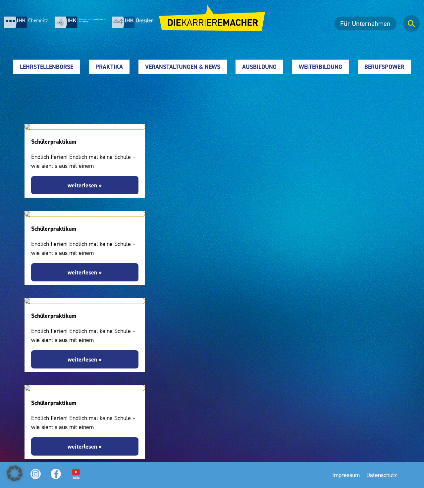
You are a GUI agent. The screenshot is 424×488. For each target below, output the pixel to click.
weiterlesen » (85, 185)
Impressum (346, 474)
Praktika (109, 67)
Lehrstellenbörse (46, 67)
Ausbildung (259, 67)
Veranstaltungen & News (182, 67)
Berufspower (384, 67)
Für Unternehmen (365, 23)
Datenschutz (381, 474)
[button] (14, 473)
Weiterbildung (320, 67)
